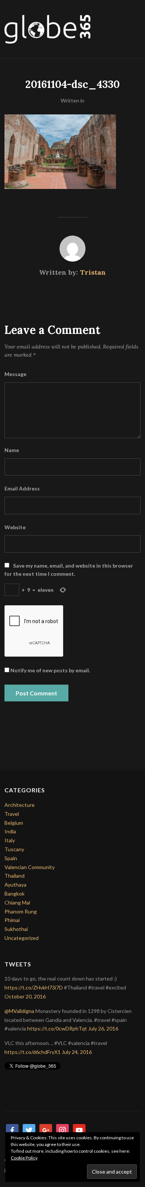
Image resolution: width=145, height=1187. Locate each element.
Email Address (22, 488)
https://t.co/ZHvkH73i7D (33, 987)
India (10, 831)
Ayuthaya (15, 884)
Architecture (19, 805)
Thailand (14, 875)
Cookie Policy (24, 1158)
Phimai (12, 920)
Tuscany (14, 849)
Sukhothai (16, 929)
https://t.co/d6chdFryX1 (32, 1052)
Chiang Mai (17, 902)
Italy (9, 840)
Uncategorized (21, 938)
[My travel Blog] (47, 28)
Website (15, 527)
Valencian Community (29, 867)
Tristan (93, 272)
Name (11, 450)
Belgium (13, 823)
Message (15, 374)
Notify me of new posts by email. (50, 670)
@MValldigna (19, 1011)
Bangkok (14, 893)
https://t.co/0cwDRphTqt (57, 1028)
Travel (11, 814)
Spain (10, 858)
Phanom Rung (20, 911)
